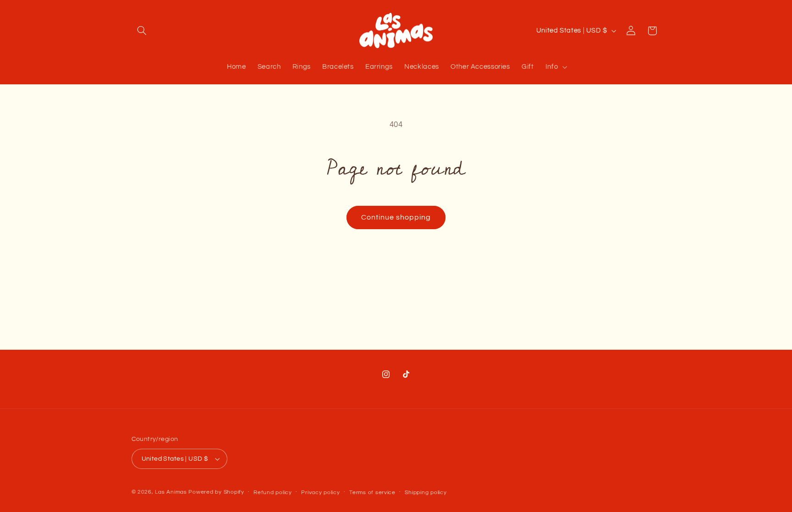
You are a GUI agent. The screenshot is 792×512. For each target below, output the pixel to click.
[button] (142, 30)
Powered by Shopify (216, 492)
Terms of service (372, 492)
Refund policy (272, 492)
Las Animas (171, 492)
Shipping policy (425, 492)
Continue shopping (396, 217)
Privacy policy (320, 492)
